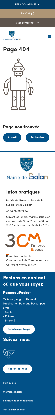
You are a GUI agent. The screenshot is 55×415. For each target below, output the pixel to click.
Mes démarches (25, 23)
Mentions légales (12, 392)
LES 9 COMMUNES (25, 4)
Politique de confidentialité (18, 401)
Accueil (12, 137)
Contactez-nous (17, 369)
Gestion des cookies (14, 410)
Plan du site (9, 383)
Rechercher (37, 137)
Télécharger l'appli (19, 329)
